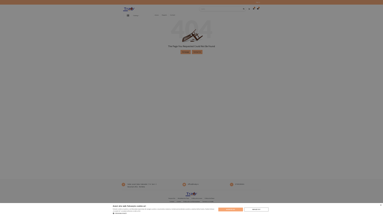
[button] (163, 213)
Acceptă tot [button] (230, 209)
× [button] (381, 205)
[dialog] (191, 209)
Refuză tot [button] (256, 209)
